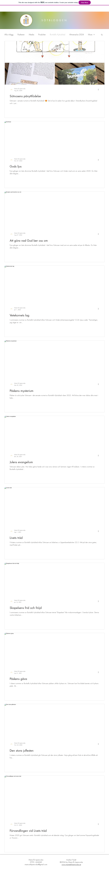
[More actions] (99, 89)
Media (31, 34)
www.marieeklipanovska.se (71, 864)
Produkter (42, 34)
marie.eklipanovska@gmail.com (36, 864)
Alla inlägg (8, 34)
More (90, 34)
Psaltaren (21, 34)
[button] (102, 35)
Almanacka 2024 (76, 34)
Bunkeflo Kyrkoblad (57, 34)
